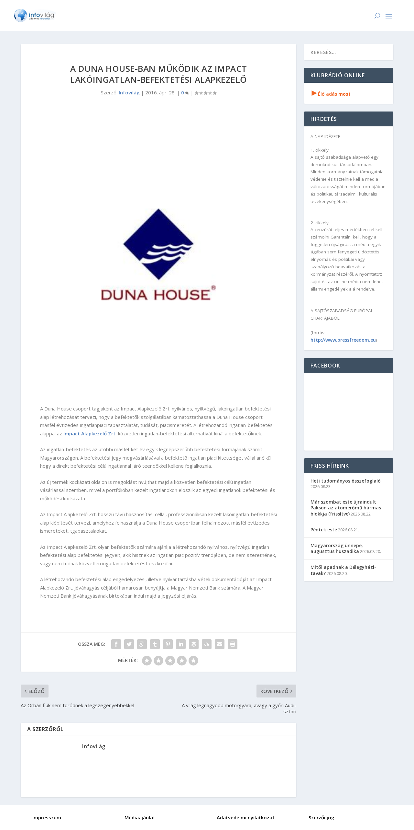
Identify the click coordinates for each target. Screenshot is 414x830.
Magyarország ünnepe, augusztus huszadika (336, 548)
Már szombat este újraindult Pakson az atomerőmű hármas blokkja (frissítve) (345, 507)
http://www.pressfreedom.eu (343, 340)
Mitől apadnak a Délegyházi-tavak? (343, 570)
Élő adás (331, 94)
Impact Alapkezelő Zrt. (90, 433)
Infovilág (129, 92)
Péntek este (323, 530)
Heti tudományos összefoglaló (345, 481)
